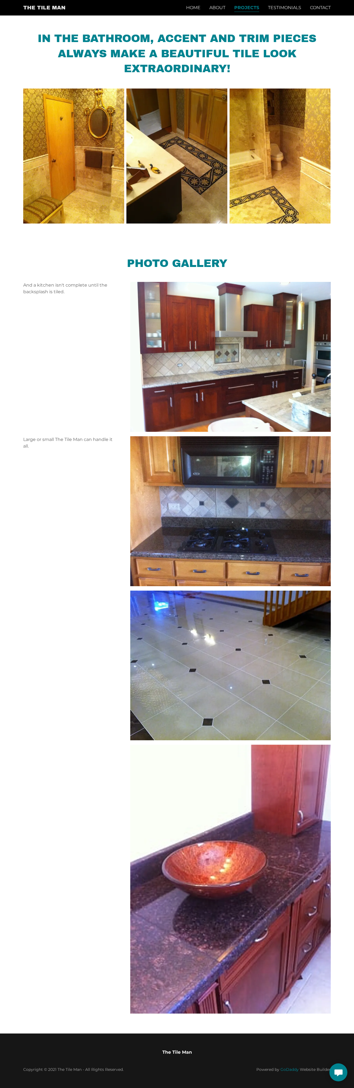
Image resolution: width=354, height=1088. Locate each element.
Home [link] (193, 7)
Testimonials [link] (284, 7)
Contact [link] (320, 7)
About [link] (217, 7)
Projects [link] (246, 7)
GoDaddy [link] (289, 1069)
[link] (44, 8)
